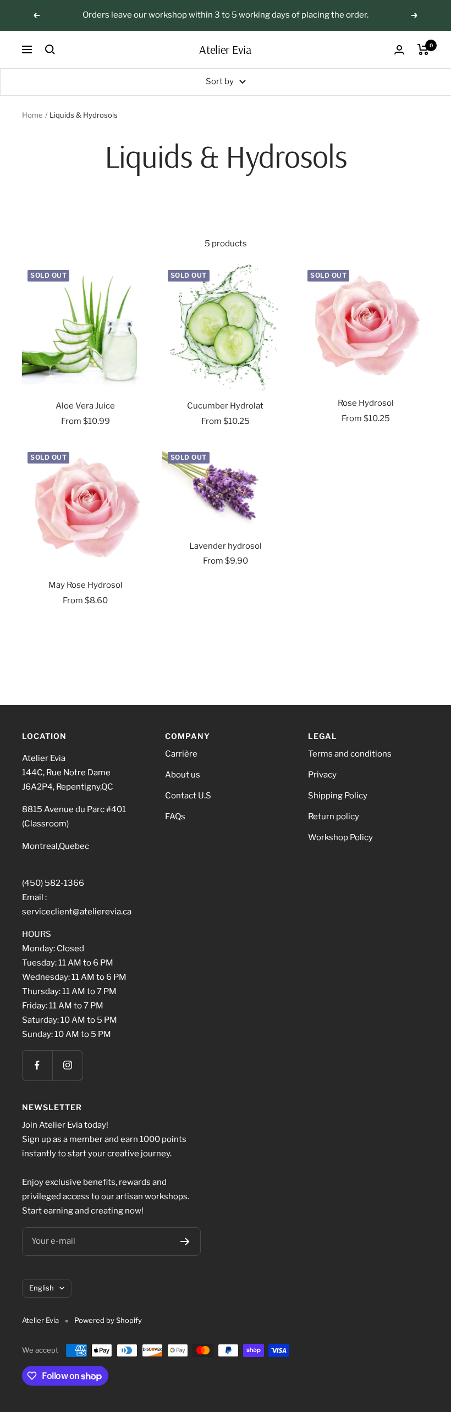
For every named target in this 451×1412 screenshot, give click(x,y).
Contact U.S (188, 796)
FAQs (175, 816)
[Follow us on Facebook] (37, 1065)
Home (32, 115)
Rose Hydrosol (366, 403)
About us (182, 775)
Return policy (333, 816)
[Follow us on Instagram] (67, 1065)
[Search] (50, 49)
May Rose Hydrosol (85, 585)
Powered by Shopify (108, 1320)
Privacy (322, 775)
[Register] (185, 1241)
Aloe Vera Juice (85, 406)
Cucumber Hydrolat (225, 406)
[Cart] (423, 49)
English (41, 1287)
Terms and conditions (350, 754)
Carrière (181, 754)
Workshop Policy (340, 837)
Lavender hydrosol (225, 546)
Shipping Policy (337, 796)
